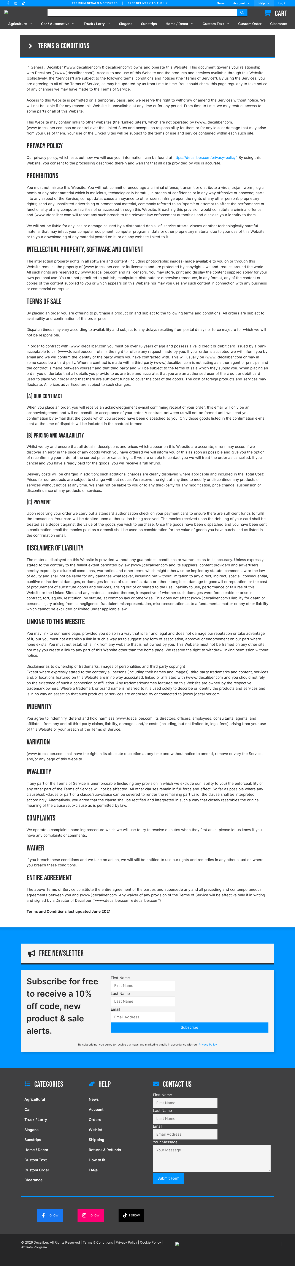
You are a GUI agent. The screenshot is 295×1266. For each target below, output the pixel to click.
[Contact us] (212, 1086)
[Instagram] (15, 3)
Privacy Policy (208, 1044)
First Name (120, 978)
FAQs (93, 1170)
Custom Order (250, 24)
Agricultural (34, 1099)
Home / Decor (177, 24)
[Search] (242, 12)
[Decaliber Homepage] (25, 12)
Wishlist (95, 1130)
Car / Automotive (55, 24)
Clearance (278, 24)
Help (262, 3)
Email (115, 1009)
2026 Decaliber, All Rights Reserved (50, 1242)
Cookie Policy (150, 1242)
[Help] (116, 1086)
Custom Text (213, 24)
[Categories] (51, 1086)
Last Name (120, 993)
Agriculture (17, 24)
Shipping (96, 1140)
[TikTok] (23, 3)
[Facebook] (8, 3)
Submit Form (168, 1178)
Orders (95, 1120)
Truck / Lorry (94, 24)
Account (239, 3)
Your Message (165, 1142)
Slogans (125, 24)
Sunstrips (149, 24)
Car (27, 1109)
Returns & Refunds (105, 1150)
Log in (282, 3)
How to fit (97, 1160)
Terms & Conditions (64, 46)
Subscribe (189, 1027)
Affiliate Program (34, 1247)
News (221, 3)
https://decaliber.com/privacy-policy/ (204, 157)
